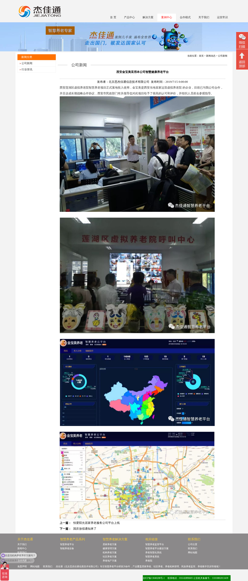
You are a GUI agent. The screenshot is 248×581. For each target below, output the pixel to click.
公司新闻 (27, 63)
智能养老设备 (67, 548)
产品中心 (129, 17)
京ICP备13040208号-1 (154, 578)
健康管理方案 (110, 548)
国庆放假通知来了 (84, 528)
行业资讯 (27, 69)
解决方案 (148, 17)
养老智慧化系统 (153, 552)
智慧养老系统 (152, 556)
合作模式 (185, 17)
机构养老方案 (110, 552)
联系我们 (192, 548)
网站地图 (192, 552)
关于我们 (203, 17)
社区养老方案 (110, 556)
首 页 (113, 17)
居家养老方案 (110, 544)
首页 (201, 55)
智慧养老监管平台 (154, 544)
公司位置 (192, 544)
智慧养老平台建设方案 (157, 548)
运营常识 (222, 17)
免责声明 (22, 566)
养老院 (148, 560)
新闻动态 (210, 55)
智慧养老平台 (67, 544)
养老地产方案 (110, 560)
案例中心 (166, 17)
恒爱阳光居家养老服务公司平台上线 (96, 522)
